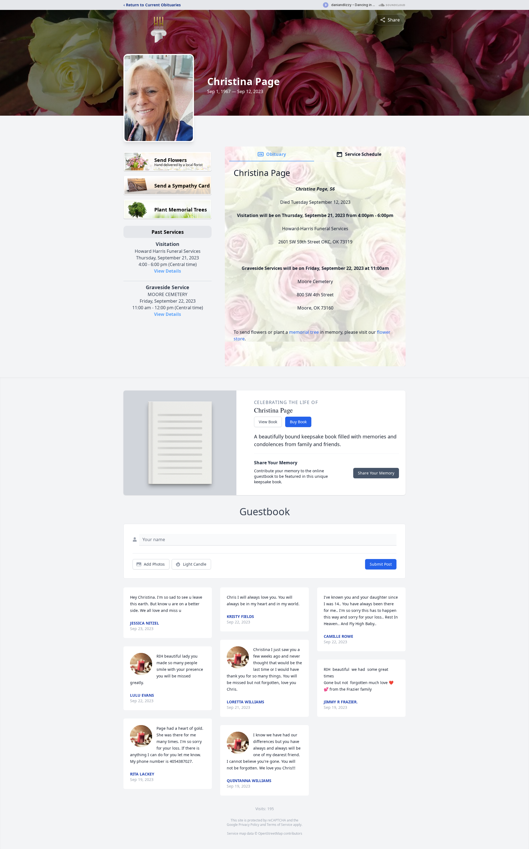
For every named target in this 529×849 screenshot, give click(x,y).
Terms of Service (279, 824)
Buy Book (298, 421)
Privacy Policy (249, 824)
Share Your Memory (376, 473)
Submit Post (381, 564)
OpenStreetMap (270, 833)
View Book (268, 421)
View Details (167, 271)
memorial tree (304, 332)
